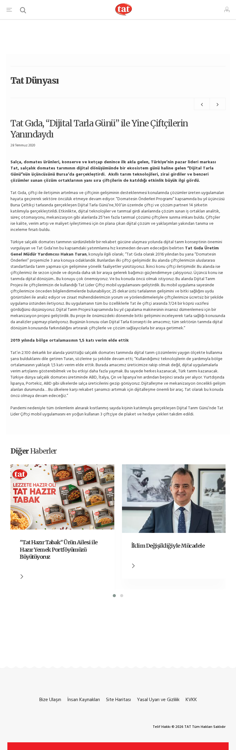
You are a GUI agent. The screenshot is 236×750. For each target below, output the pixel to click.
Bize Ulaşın (50, 700)
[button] (114, 596)
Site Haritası (118, 700)
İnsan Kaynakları (83, 700)
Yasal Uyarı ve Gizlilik (158, 700)
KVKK (191, 700)
